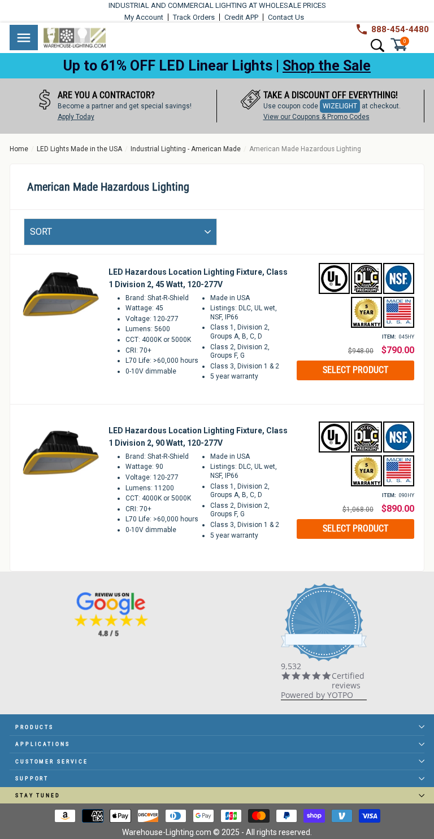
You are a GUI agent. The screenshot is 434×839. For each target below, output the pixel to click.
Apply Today (76, 117)
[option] (113, 106)
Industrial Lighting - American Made (186, 149)
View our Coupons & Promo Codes (316, 117)
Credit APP (241, 17)
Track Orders (194, 17)
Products (34, 727)
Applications (42, 744)
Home (19, 149)
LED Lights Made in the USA (79, 149)
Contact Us (286, 17)
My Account (143, 17)
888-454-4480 (400, 29)
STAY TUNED (37, 795)
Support (32, 778)
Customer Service (51, 761)
